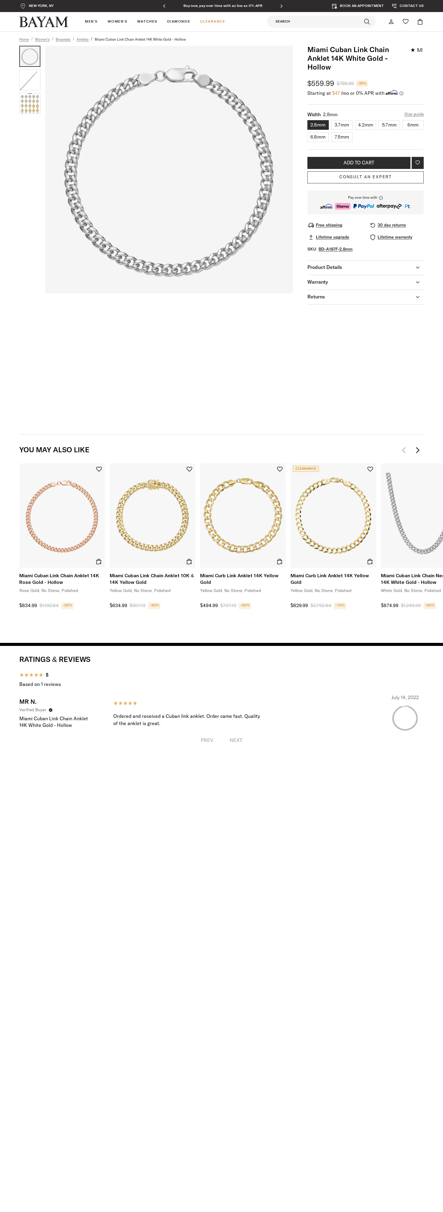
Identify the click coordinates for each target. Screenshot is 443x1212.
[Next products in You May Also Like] (418, 450)
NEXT (236, 740)
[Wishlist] (405, 21)
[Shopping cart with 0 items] (420, 21)
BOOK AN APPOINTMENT (362, 6)
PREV (207, 740)
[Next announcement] (281, 6)
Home (24, 40)
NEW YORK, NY (41, 6)
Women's (42, 40)
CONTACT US (412, 6)
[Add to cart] (98, 561)
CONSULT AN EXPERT (365, 177)
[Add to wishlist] (418, 163)
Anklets (83, 40)
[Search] (367, 21)
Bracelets (63, 40)
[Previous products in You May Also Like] (406, 450)
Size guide (414, 114)
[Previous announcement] (164, 6)
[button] (365, 202)
